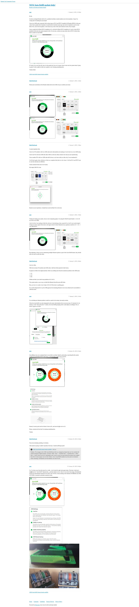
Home (30, 601)
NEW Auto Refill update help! (42, 5)
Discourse (37, 605)
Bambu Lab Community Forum (8, 1)
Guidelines (42, 601)
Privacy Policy (58, 601)
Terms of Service (50, 601)
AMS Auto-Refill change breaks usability (38, 74)
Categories (36, 601)
